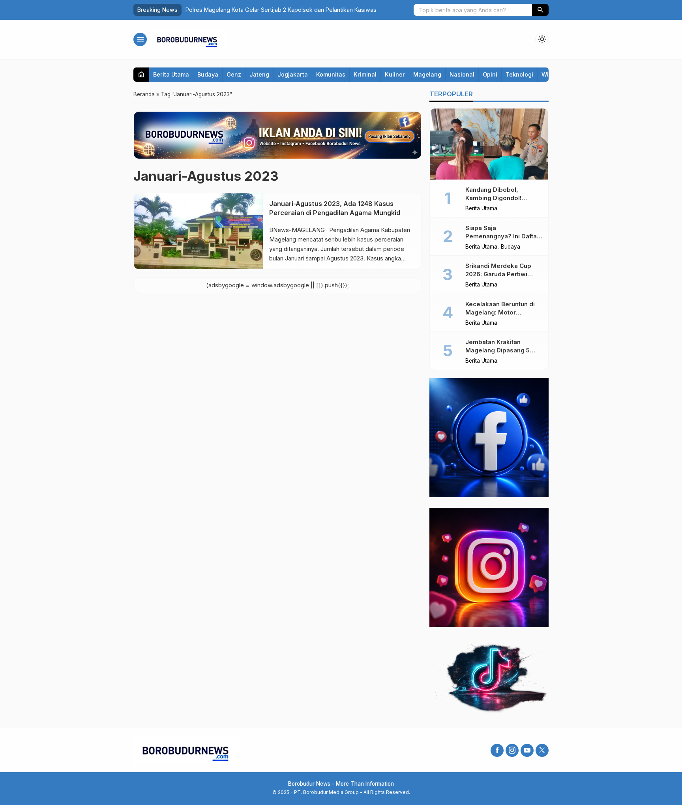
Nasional (462, 74)
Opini (490, 74)
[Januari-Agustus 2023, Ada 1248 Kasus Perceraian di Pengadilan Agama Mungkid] (198, 231)
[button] (540, 10)
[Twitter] (542, 750)
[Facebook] (497, 750)
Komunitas (330, 74)
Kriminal (365, 74)
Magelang (427, 74)
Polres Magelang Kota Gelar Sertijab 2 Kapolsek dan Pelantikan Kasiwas (281, 9)
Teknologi (519, 74)
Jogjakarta (292, 74)
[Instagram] (512, 750)
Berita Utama (171, 74)
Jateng (259, 74)
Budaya (207, 74)
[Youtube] (527, 750)
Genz (234, 74)
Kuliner (395, 74)
